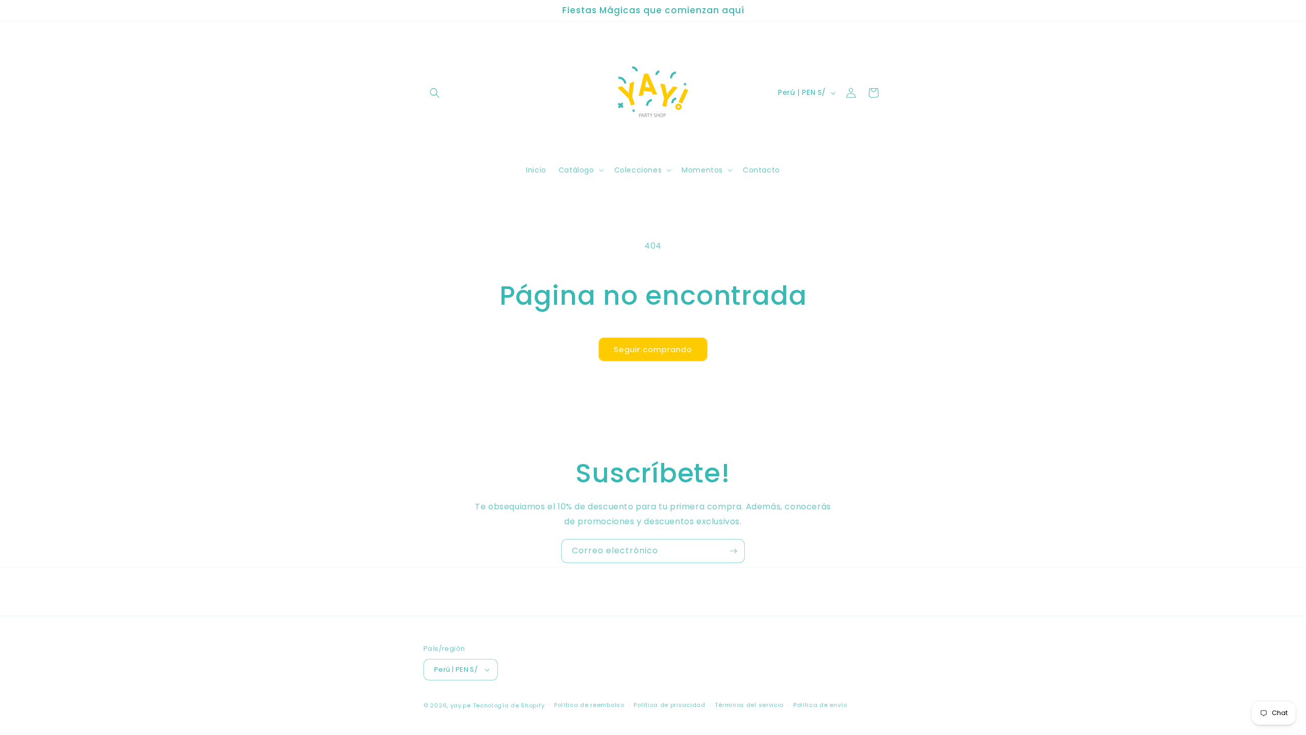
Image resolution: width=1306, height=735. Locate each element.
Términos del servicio (749, 705)
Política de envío (820, 705)
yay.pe (460, 705)
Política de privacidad (669, 705)
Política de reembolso (589, 705)
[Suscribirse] (733, 551)
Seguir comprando (653, 349)
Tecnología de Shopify (509, 705)
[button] (434, 93)
